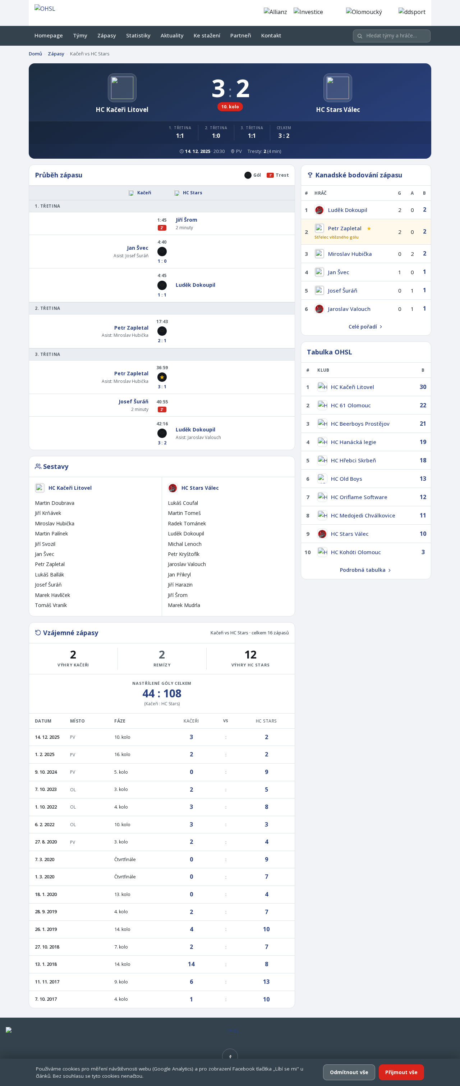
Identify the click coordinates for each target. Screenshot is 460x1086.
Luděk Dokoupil (195, 284)
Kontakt (271, 35)
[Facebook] (230, 1056)
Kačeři (144, 193)
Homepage (48, 35)
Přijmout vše (401, 1072)
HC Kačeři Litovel (70, 487)
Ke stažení (207, 35)
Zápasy (106, 35)
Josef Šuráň (136, 256)
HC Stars (192, 193)
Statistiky (138, 35)
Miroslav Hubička (131, 335)
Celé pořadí (363, 326)
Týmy (80, 35)
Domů (35, 53)
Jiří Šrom (186, 219)
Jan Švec (137, 247)
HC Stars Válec (200, 487)
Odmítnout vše (349, 1072)
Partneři (240, 35)
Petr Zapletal (131, 327)
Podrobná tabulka (363, 569)
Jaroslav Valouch (204, 437)
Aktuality (172, 35)
